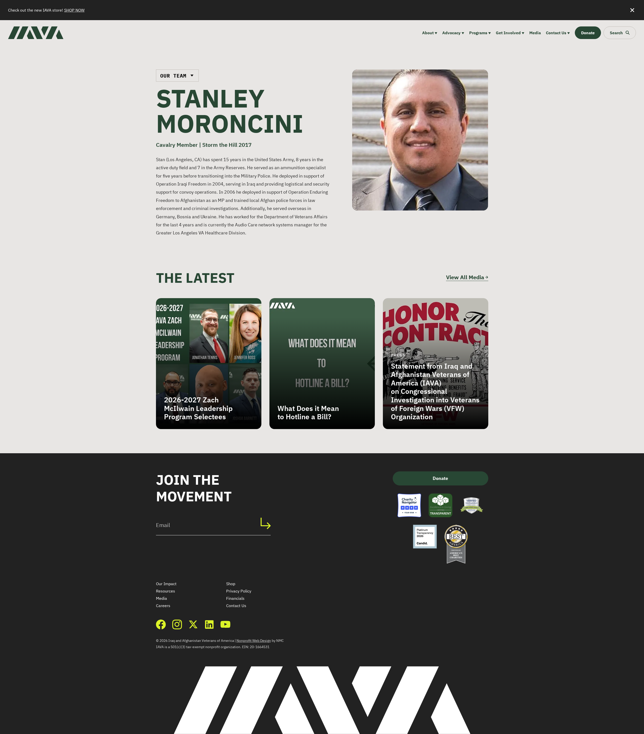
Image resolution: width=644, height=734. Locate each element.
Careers (163, 605)
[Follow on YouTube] (225, 624)
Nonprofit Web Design (253, 640)
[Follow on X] (193, 624)
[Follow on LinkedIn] (209, 624)
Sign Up (268, 523)
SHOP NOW (74, 10)
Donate (440, 478)
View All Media (465, 277)
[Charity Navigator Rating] (409, 505)
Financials (235, 598)
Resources (165, 590)
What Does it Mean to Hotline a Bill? (308, 413)
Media (161, 598)
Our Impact (166, 583)
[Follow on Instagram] (177, 624)
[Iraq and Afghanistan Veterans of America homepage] (35, 32)
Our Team (173, 75)
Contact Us (236, 605)
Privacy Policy (238, 590)
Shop (230, 583)
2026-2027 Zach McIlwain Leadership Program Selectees (198, 408)
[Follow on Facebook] (161, 624)
